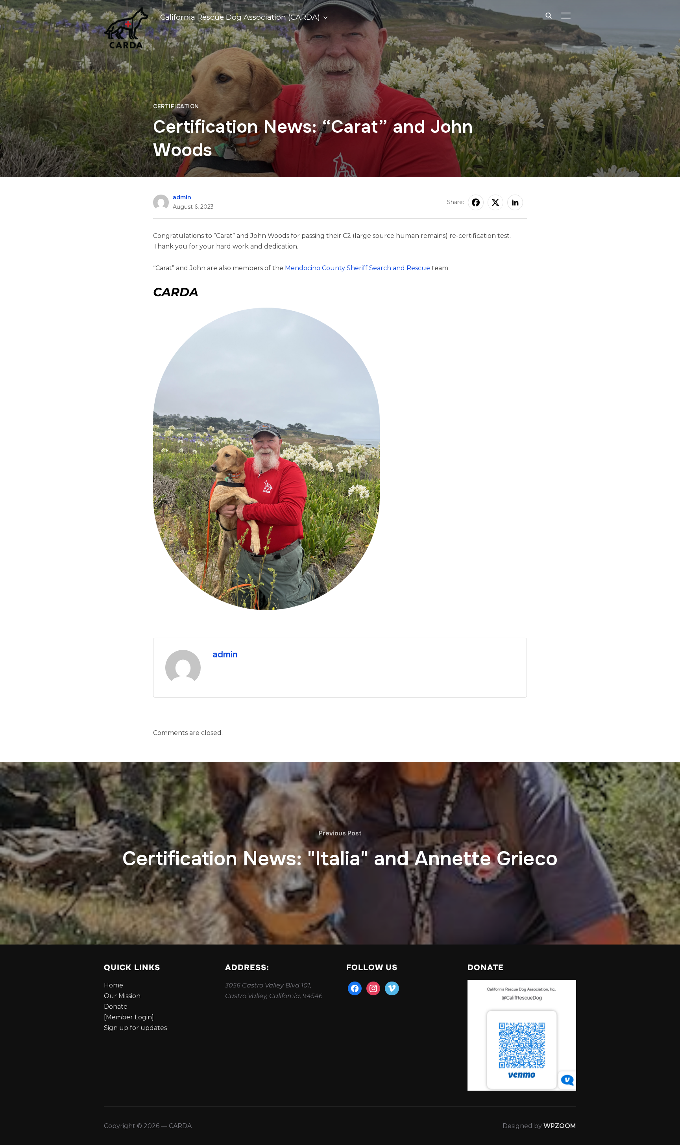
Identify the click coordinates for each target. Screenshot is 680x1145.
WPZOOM (559, 1126)
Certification (176, 106)
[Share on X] (495, 202)
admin (182, 197)
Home (113, 985)
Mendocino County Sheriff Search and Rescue (356, 268)
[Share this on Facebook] (476, 202)
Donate (116, 1006)
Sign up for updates (135, 1028)
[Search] (548, 15)
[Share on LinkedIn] (515, 202)
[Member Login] (129, 1017)
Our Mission (122, 996)
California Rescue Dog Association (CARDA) (240, 17)
